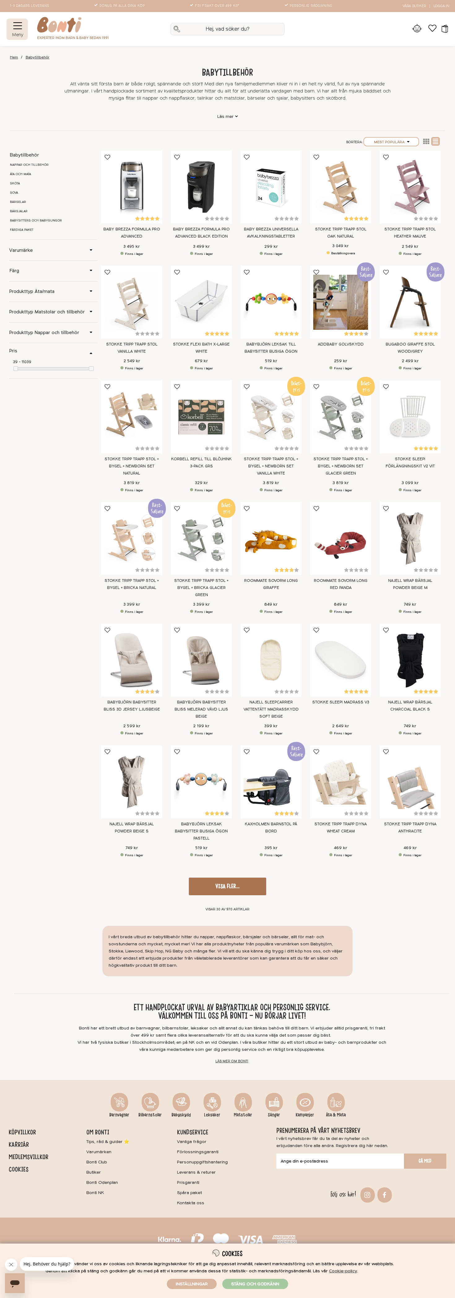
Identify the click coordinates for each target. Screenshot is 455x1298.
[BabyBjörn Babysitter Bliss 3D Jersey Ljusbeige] (131, 660)
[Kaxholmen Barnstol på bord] (270, 781)
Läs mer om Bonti (231, 1061)
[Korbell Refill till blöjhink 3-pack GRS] (201, 416)
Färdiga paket (21, 230)
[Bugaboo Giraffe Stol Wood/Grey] (410, 302)
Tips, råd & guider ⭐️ (107, 1141)
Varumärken (98, 1151)
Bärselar (18, 202)
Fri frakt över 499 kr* (217, 6)
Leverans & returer (196, 1172)
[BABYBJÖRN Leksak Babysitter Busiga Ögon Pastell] (201, 781)
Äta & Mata (336, 1115)
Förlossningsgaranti (198, 1151)
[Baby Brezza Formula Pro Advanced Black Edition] (201, 187)
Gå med (424, 1161)
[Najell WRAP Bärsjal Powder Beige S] (131, 781)
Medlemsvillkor (28, 1157)
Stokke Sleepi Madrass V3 (340, 702)
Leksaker (212, 1115)
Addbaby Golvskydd (341, 344)
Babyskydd (181, 1115)
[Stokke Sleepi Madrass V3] (340, 660)
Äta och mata (20, 174)
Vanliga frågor (191, 1141)
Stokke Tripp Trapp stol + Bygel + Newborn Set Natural (132, 466)
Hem (14, 57)
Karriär (19, 1144)
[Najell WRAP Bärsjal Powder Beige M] (410, 538)
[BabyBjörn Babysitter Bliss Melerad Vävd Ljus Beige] (201, 660)
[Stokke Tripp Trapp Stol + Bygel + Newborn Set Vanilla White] (270, 416)
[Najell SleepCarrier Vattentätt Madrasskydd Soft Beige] (270, 660)
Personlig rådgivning (311, 6)
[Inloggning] (416, 29)
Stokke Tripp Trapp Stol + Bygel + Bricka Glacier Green (201, 587)
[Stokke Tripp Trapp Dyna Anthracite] (410, 781)
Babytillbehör (38, 57)
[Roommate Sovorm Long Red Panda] (340, 538)
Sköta (15, 183)
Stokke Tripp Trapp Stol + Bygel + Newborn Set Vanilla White (271, 466)
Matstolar (243, 1115)
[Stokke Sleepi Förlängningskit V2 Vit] (410, 416)
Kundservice (192, 1132)
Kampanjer (305, 1115)
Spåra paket (189, 1192)
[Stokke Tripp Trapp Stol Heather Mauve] (410, 187)
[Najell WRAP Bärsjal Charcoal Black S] (410, 660)
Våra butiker (414, 6)
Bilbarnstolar (150, 1115)
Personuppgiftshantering (202, 1162)
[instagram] (366, 1194)
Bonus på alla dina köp (122, 6)
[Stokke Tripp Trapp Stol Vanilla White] (131, 302)
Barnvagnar (119, 1115)
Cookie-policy (343, 1271)
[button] (442, 29)
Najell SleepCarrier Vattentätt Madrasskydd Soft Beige (271, 709)
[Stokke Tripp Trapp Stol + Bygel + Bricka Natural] (131, 538)
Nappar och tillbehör (29, 165)
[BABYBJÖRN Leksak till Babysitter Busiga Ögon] (270, 302)
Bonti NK (95, 1192)
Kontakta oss (190, 1203)
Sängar (274, 1115)
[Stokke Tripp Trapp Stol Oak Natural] (340, 187)
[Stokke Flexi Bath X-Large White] (201, 302)
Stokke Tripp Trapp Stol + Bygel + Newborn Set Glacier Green (341, 466)
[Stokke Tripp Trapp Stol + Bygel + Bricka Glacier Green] (201, 538)
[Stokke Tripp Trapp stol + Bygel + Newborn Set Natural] (131, 416)
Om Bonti (97, 1132)
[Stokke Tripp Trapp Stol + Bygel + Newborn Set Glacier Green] (340, 416)
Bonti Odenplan (102, 1182)
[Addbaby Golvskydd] (340, 302)
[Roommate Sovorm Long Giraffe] (270, 538)
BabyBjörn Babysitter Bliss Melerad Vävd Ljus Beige (201, 709)
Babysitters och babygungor (36, 220)
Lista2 (426, 141)
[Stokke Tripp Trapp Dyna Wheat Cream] (340, 781)
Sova (14, 193)
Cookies (18, 1169)
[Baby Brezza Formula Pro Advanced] (131, 187)
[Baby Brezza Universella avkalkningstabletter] (270, 187)
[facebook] (383, 1194)
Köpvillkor (22, 1132)
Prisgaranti (188, 1182)
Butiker (93, 1172)
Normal (435, 141)
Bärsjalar (19, 211)
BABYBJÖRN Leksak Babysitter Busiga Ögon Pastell (201, 831)
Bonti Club (96, 1162)
